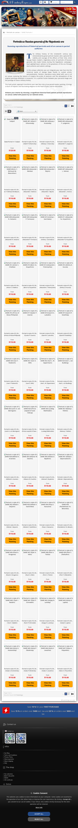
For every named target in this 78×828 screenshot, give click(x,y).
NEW (16, 118)
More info (39, 807)
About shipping (8, 761)
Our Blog (6, 753)
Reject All (39, 819)
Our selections (8, 774)
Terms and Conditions (10, 755)
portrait (33, 64)
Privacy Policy (8, 757)
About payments (9, 759)
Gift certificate (8, 780)
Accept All (39, 814)
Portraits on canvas (13, 32)
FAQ (5, 763)
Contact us (10, 731)
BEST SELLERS (9, 776)
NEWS (6, 778)
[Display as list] (6, 111)
